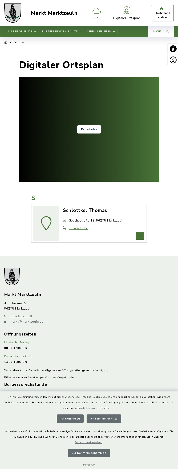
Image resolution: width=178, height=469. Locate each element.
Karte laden (89, 129)
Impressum (89, 464)
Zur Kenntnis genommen (89, 453)
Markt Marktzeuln (54, 13)
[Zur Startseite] (5, 42)
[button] (173, 49)
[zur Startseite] (12, 13)
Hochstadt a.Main (162, 15)
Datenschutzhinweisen (87, 408)
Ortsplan (19, 42)
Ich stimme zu (70, 419)
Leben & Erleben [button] (99, 31)
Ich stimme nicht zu (104, 419)
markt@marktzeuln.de (26, 321)
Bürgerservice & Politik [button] (60, 31)
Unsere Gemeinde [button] (20, 31)
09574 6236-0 (21, 316)
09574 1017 (78, 228)
